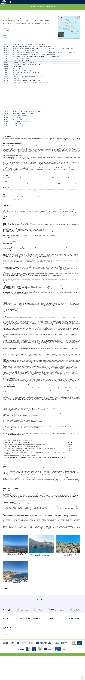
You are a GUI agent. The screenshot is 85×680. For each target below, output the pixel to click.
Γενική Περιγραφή (6, 26)
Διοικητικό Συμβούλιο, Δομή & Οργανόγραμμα (10, 622)
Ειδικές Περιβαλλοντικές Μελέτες (23, 211)
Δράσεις (4, 32)
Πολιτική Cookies (6, 635)
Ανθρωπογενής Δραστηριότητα (9, 33)
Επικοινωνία (5, 37)
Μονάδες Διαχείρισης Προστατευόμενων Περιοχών (57, 620)
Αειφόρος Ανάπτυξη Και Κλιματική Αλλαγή (75, 622)
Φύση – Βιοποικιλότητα (37, 620)
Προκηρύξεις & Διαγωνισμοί (25, 622)
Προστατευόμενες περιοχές (37, 621)
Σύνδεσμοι (5, 35)
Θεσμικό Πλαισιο (6, 620)
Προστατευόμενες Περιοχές (72, 621)
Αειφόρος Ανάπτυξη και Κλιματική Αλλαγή (40, 622)
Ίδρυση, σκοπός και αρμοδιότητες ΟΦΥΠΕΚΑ (10, 621)
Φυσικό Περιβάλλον (6, 30)
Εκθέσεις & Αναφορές (24, 621)
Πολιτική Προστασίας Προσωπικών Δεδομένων (11, 634)
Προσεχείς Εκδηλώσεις (24, 623)
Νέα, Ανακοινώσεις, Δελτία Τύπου (25, 620)
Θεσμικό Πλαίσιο (6, 28)
